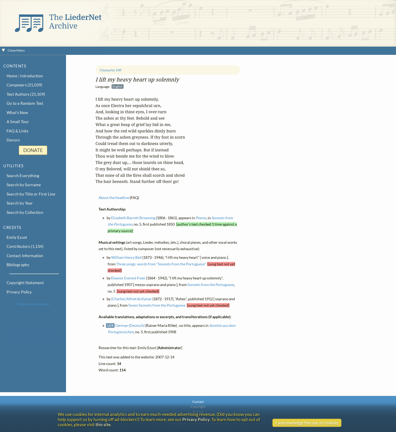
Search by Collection (25, 212)
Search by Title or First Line (31, 193)
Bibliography (18, 264)
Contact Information (25, 255)
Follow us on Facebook (33, 304)
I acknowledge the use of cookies (306, 422)
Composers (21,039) (24, 84)
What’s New (17, 112)
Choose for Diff (110, 70)
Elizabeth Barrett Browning (133, 218)
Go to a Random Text (25, 103)
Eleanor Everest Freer (128, 278)
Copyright (198, 406)
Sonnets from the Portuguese (210, 285)
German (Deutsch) (130, 325)
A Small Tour (18, 121)
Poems (201, 218)
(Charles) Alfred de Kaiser (131, 299)
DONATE (33, 150)
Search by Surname (24, 184)
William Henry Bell (126, 257)
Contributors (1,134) (25, 246)
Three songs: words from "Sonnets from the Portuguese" (161, 264)
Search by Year (20, 203)
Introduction (31, 75)
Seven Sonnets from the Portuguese (156, 305)
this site (103, 424)
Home (12, 75)
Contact (198, 402)
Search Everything (23, 175)
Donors (13, 140)
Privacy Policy (19, 291)
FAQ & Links (17, 130)
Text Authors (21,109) (26, 94)
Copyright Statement (25, 282)
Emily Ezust (17, 237)
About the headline (114, 198)
